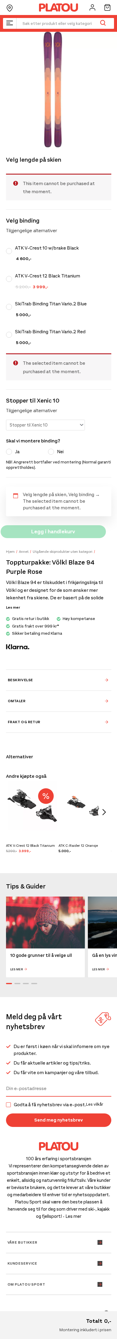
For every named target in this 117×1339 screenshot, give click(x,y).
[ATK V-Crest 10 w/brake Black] (10, 251)
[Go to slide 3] (26, 983)
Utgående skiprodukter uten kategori (62, 551)
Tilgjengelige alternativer (31, 410)
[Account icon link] (92, 7)
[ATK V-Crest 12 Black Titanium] (10, 279)
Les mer (16, 969)
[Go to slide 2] (17, 983)
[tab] (58, 680)
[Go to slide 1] (9, 983)
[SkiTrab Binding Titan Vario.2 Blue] (10, 307)
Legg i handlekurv (53, 531)
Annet (23, 551)
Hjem (10, 551)
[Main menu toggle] (9, 23)
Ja (17, 452)
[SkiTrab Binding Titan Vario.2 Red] (10, 335)
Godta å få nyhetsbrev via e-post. (58, 1105)
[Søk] (103, 23)
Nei (60, 452)
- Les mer (72, 1216)
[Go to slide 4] (34, 983)
